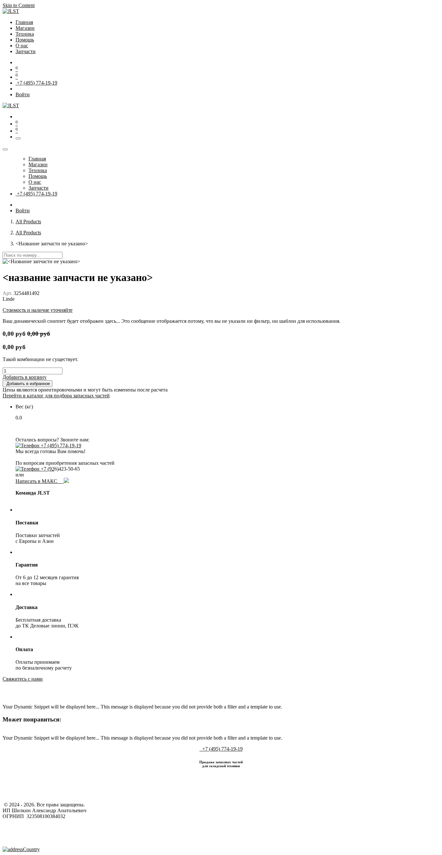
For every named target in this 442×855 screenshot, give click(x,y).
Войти (23, 94)
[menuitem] (24, 22)
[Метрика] (21, 849)
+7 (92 (46, 469)
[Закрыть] (5, 149)
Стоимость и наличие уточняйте (37, 310)
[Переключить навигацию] (18, 138)
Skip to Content (19, 5)
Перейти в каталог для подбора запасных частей (56, 395)
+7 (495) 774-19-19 (36, 83)
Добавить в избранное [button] (27, 383)
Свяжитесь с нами (23, 679)
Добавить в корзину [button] (25, 377)
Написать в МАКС (40, 481)
